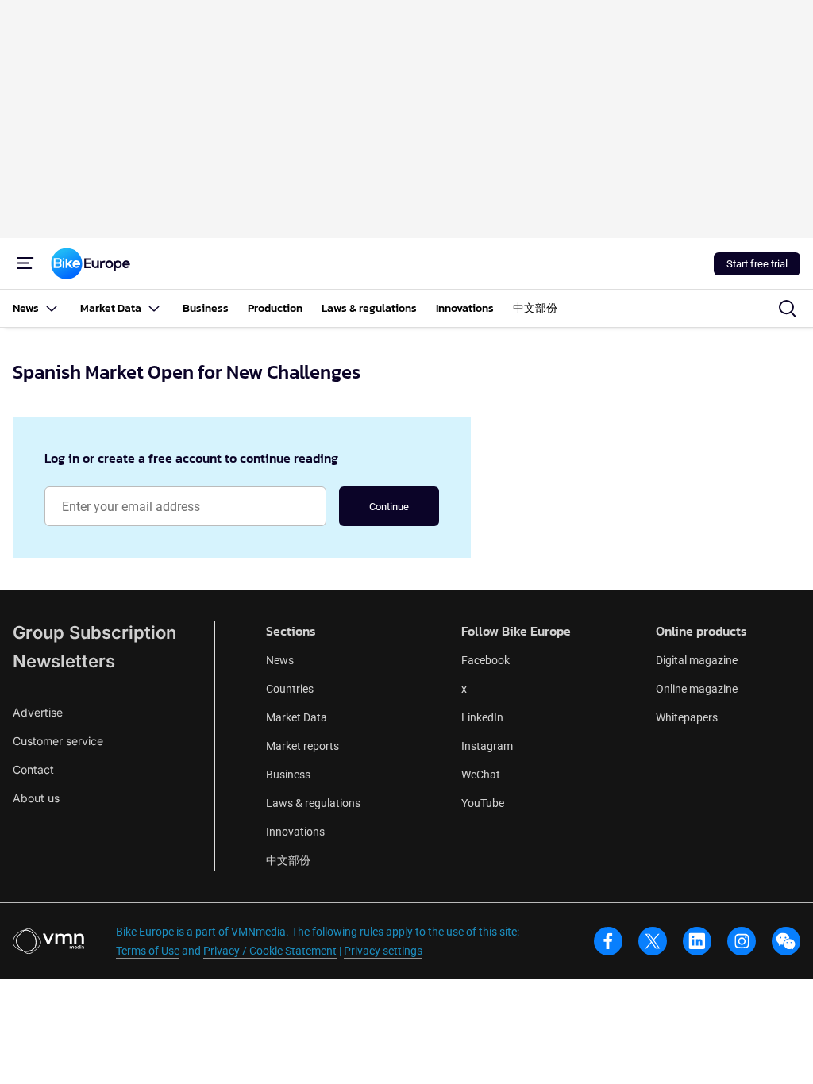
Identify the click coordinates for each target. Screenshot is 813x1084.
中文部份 (288, 860)
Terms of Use (147, 950)
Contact (33, 769)
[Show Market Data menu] (154, 308)
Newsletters (64, 661)
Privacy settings (383, 950)
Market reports (302, 746)
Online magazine (697, 688)
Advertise (38, 712)
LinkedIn (482, 717)
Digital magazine (697, 660)
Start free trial (757, 264)
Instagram (487, 746)
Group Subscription (94, 632)
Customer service (58, 741)
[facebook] (608, 941)
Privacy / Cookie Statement (270, 950)
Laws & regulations (313, 803)
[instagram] (741, 941)
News (280, 660)
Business (288, 774)
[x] (652, 941)
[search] (787, 308)
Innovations (295, 831)
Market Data (296, 717)
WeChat (480, 774)
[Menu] (25, 263)
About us (36, 798)
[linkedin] (697, 941)
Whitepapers (687, 717)
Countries (290, 688)
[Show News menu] (51, 308)
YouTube (482, 803)
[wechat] (786, 941)
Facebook (485, 660)
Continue (389, 507)
